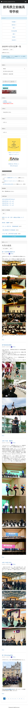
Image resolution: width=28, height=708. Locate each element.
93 (3, 435)
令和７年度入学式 (6, 562)
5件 (11, 49)
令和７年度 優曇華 (7, 441)
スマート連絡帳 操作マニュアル (10, 177)
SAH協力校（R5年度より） (14, 164)
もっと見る (14, 236)
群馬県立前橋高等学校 (9, 1)
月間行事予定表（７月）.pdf (8, 205)
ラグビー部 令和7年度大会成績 (9, 233)
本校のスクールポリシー (14, 154)
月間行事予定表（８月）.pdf (8, 203)
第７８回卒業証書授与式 (8, 252)
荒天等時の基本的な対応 (8, 184)
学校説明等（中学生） (7, 102)
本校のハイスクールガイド (14, 152)
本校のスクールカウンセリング (10, 181)
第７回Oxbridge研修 (7, 655)
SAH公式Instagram (14, 165)
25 (3, 557)
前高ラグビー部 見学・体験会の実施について (13, 217)
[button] (14, 21)
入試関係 (5, 101)
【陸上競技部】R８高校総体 (8, 230)
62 (3, 339)
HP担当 (11, 253)
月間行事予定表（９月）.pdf (8, 201)
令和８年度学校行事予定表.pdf (8, 199)
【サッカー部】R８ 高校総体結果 (10, 226)
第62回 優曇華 (5, 222)
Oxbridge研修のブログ (9, 689)
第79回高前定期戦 (7, 345)
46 (3, 650)
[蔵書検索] (5, 88)
